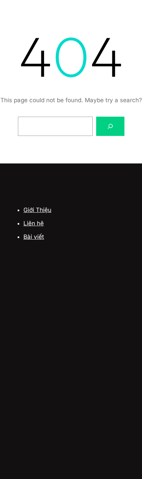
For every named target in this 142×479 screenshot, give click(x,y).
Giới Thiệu (37, 209)
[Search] (110, 126)
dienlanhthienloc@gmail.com (66, 417)
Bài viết (33, 236)
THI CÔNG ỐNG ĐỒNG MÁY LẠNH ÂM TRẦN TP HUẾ (67, 321)
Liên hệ (33, 223)
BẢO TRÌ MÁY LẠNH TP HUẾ (54, 294)
